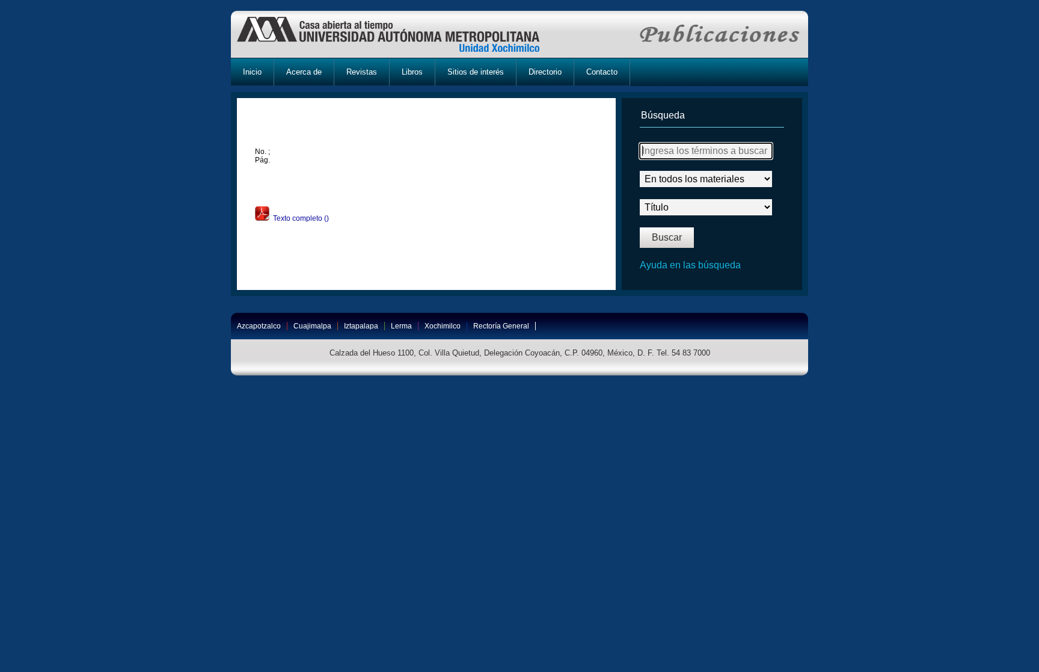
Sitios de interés (475, 71)
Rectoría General (501, 326)
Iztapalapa (361, 326)
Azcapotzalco (259, 326)
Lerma (401, 326)
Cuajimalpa (312, 326)
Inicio (252, 71)
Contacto (602, 71)
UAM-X (399, 34)
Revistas (361, 71)
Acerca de (304, 71)
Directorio (545, 71)
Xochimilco (442, 326)
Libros (412, 71)
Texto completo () (299, 218)
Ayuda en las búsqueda (690, 265)
